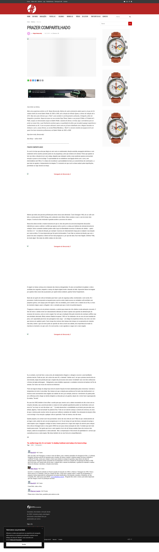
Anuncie (54, 539)
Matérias (33, 22)
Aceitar (24, 544)
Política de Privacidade (16, 540)
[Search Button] (111, 16)
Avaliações (43, 16)
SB (58, 33)
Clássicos (39, 22)
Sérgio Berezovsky (37, 33)
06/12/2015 (47, 33)
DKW (32, 445)
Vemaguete (38, 445)
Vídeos (78, 16)
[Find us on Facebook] (129, 1)
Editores (40, 1)
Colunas (61, 16)
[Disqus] (61, 472)
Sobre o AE (34, 1)
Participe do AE (58, 1)
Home (28, 1)
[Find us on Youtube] (124, 1)
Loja (44, 1)
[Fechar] (42, 528)
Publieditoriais (49, 1)
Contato (65, 1)
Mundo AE (70, 16)
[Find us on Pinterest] (131, 1)
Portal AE (52, 16)
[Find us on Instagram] (127, 1)
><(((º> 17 (129, 539)
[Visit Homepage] (31, 8)
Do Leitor (85, 16)
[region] (24, 537)
